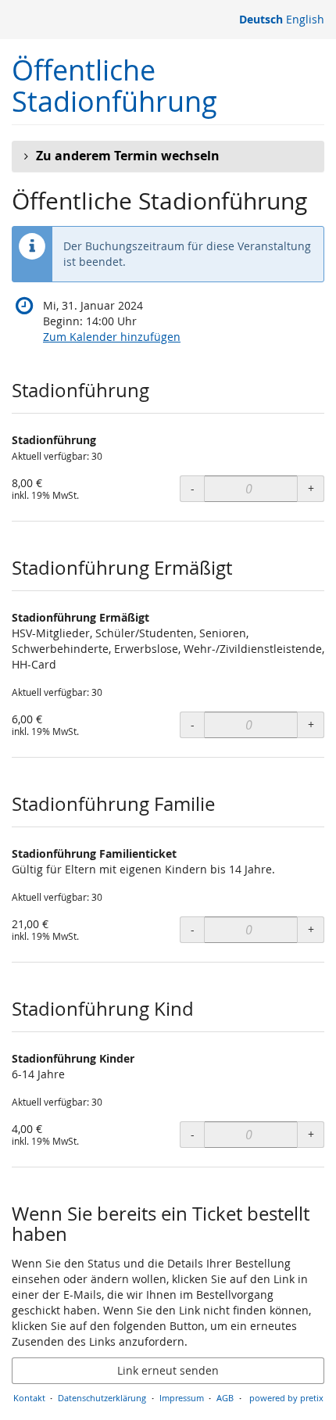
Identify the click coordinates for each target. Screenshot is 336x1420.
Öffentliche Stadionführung (114, 85)
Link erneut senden (168, 1370)
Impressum (181, 1398)
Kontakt (29, 1398)
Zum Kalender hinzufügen (112, 336)
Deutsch (261, 19)
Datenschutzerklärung (102, 1398)
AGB (225, 1398)
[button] (168, 156)
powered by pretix (286, 1398)
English (305, 19)
